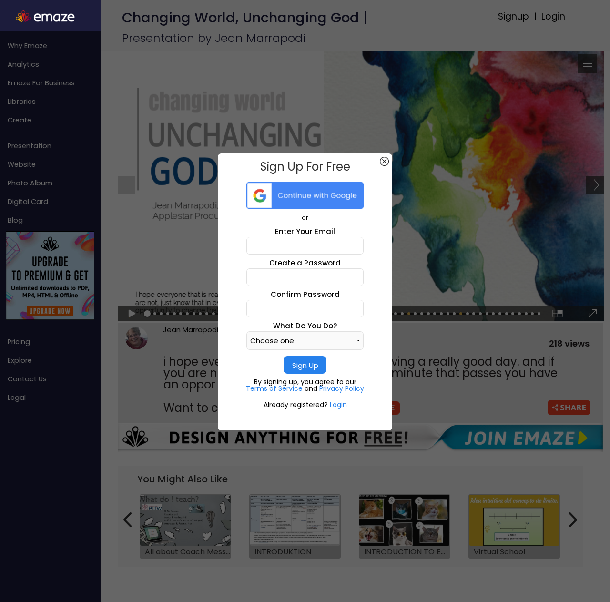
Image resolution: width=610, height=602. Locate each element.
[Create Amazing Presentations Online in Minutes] (50, 16)
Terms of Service (275, 388)
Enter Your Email (305, 231)
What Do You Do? (305, 325)
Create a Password (305, 262)
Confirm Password (305, 294)
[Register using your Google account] (305, 195)
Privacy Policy (341, 388)
